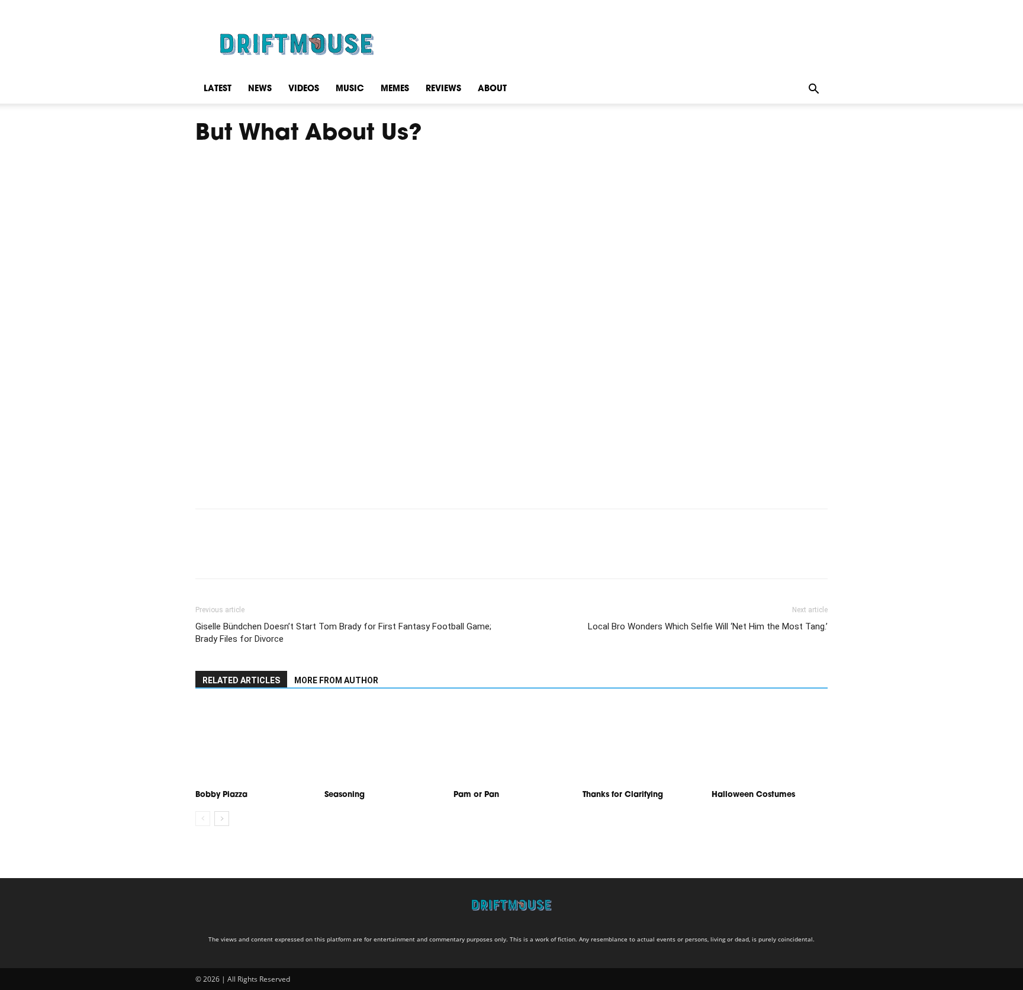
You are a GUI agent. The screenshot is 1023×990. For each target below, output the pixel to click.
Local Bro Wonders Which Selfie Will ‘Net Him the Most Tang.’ (708, 626)
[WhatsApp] (289, 554)
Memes (395, 89)
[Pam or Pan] (511, 745)
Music (350, 89)
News (260, 89)
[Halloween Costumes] (770, 745)
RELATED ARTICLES (241, 680)
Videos (303, 89)
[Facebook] (207, 554)
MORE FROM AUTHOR (336, 680)
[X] (234, 554)
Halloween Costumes (753, 795)
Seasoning (345, 795)
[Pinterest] (262, 554)
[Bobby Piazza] (253, 745)
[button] (813, 89)
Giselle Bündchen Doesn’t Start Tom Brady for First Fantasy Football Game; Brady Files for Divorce (343, 632)
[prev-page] (202, 818)
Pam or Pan (476, 795)
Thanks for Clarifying (624, 795)
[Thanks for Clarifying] (641, 745)
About (492, 89)
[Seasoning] (382, 745)
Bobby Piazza (221, 795)
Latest (217, 89)
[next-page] (221, 818)
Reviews (443, 89)
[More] (316, 554)
